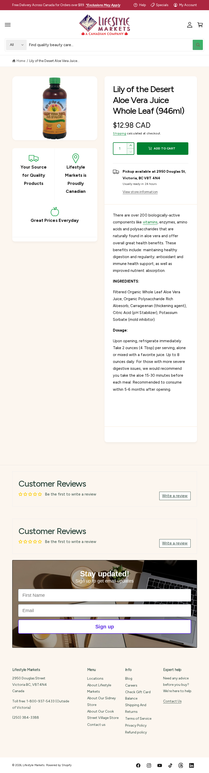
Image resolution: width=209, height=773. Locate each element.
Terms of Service (138, 718)
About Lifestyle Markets (99, 688)
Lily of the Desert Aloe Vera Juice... (54, 61)
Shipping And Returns (135, 708)
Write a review (175, 495)
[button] (8, 24)
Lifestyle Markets (33, 765)
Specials (162, 5)
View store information (140, 192)
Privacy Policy (136, 725)
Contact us (96, 725)
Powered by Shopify (59, 765)
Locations (95, 678)
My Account (188, 5)
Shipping (119, 133)
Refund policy (136, 732)
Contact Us (172, 701)
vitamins (150, 222)
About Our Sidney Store (101, 701)
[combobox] (116, 45)
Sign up (104, 626)
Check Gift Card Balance (138, 695)
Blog (128, 678)
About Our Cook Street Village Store (103, 714)
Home (21, 61)
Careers (131, 685)
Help (142, 5)
